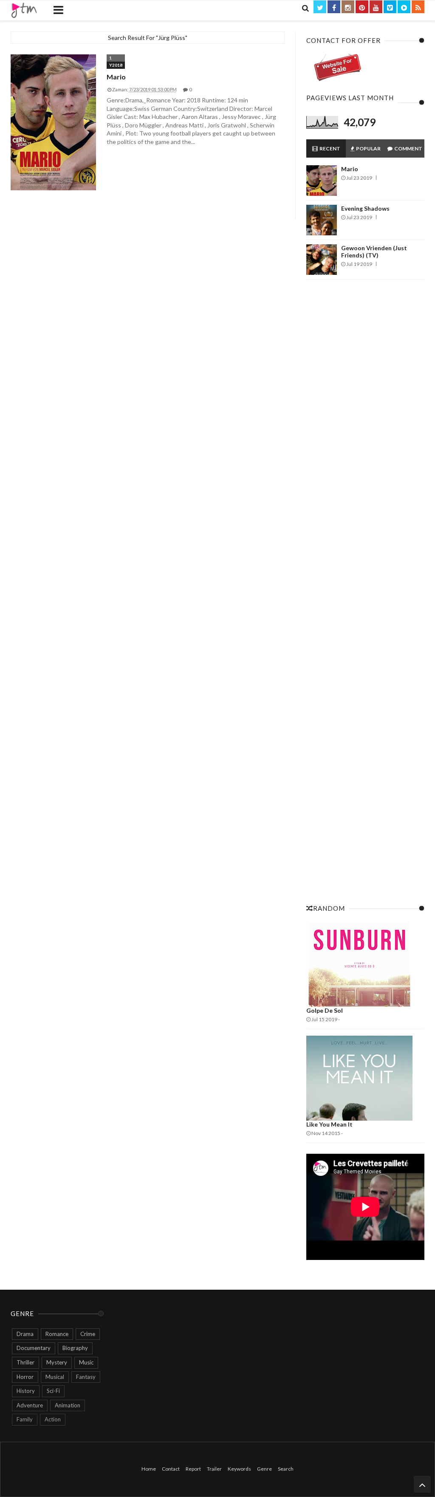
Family (25, 1419)
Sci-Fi (53, 1390)
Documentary (34, 1347)
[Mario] (53, 122)
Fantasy (86, 1376)
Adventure (30, 1405)
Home (148, 1469)
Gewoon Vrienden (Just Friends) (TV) (374, 251)
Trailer (214, 1469)
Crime (87, 1333)
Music (86, 1362)
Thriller (25, 1362)
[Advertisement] (365, 589)
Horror (25, 1376)
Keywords (239, 1469)
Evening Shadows (365, 208)
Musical (54, 1376)
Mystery (56, 1362)
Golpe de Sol (324, 1010)
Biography (75, 1347)
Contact (171, 1469)
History (26, 1390)
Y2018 (115, 65)
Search (286, 1469)
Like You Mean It (329, 1124)
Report (193, 1469)
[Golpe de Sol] (365, 964)
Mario (116, 77)
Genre (264, 1469)
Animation (67, 1405)
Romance (56, 1333)
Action (53, 1419)
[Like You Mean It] (365, 1078)
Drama (25, 1333)
